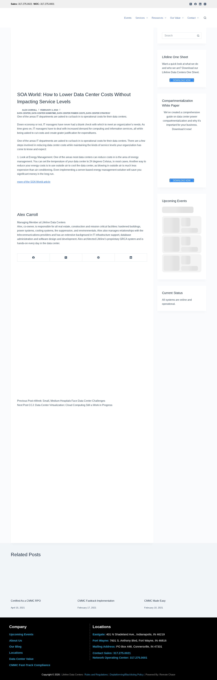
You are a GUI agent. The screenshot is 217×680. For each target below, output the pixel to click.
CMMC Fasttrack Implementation (96, 600)
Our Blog (15, 646)
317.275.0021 (122, 653)
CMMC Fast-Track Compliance (29, 665)
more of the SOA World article (33, 181)
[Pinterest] (98, 257)
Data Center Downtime (44, 113)
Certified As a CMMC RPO (26, 600)
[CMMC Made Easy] (175, 578)
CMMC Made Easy (155, 600)
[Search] (205, 18)
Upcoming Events (21, 634)
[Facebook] (195, 4)
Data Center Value (21, 659)
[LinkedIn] (200, 4)
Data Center (24, 113)
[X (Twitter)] (191, 4)
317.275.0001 (138, 657)
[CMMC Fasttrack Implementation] (108, 578)
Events (128, 17)
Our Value (175, 17)
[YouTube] (205, 4)
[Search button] (198, 35)
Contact (191, 17)
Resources (157, 17)
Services (140, 17)
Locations (16, 652)
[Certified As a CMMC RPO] (42, 578)
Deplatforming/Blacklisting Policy (127, 674)
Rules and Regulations (96, 674)
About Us (15, 640)
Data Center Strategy (98, 113)
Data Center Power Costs (71, 113)
